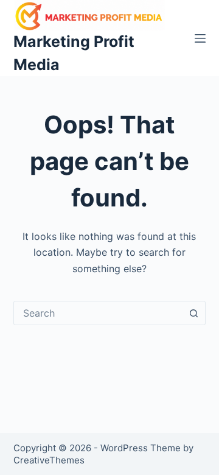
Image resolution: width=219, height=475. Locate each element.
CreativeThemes (49, 460)
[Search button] (193, 313)
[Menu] (200, 38)
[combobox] (98, 313)
